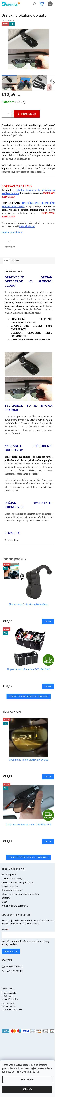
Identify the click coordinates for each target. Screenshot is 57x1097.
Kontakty (6, 898)
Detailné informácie (11, 232)
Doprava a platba (10, 886)
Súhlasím (27, 1089)
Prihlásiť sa (10, 951)
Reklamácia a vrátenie (12, 890)
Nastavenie (27, 1079)
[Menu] (50, 4)
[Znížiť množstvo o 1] (12, 115)
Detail (48, 776)
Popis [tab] (6, 260)
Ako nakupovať (9, 874)
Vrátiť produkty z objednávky (15, 906)
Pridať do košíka (28, 114)
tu (38, 1071)
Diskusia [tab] (15, 260)
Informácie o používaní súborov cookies (20, 894)
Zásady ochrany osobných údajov (17, 882)
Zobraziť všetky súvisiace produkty (28, 857)
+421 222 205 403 (14, 971)
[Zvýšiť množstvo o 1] (12, 112)
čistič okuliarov (27, 226)
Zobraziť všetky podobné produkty (28, 696)
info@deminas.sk (14, 966)
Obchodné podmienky (12, 878)
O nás (4, 902)
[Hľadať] (34, 4)
